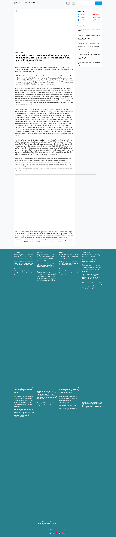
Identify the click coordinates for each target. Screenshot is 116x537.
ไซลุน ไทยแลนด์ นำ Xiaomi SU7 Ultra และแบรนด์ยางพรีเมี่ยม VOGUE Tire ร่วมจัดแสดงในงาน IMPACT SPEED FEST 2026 (89, 37)
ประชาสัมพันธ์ (86, 253)
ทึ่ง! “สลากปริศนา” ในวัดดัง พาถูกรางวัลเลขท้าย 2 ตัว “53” (91, 260)
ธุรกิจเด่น (39, 253)
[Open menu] (68, 3)
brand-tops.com (59, 529)
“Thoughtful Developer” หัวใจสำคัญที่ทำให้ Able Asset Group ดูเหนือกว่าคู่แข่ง (46, 523)
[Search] (98, 3)
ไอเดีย (61, 253)
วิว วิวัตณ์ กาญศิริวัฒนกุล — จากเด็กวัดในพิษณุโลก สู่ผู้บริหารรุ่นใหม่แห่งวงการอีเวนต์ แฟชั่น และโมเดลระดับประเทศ (24, 390)
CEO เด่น (17, 253)
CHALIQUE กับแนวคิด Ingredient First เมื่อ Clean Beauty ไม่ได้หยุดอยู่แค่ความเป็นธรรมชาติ (68, 263)
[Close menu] (73, 3)
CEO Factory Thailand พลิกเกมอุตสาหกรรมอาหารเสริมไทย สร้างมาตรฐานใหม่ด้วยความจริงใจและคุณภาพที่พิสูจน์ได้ (68, 408)
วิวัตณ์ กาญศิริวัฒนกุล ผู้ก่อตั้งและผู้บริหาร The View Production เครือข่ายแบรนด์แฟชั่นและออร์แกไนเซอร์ (24, 263)
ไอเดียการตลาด (19, 52)
